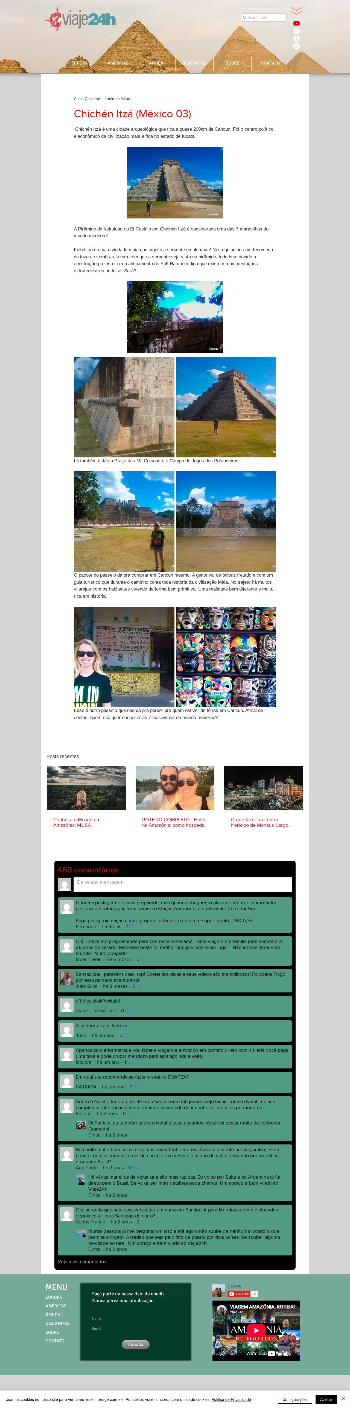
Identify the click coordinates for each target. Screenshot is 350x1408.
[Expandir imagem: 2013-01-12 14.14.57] (226, 407)
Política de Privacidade (231, 1399)
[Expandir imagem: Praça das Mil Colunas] (124, 521)
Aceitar (326, 1399)
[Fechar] (343, 1399)
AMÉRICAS (56, 1306)
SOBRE (52, 1332)
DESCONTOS (58, 1323)
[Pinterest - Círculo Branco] (296, 31)
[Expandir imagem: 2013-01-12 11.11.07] (226, 657)
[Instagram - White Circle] (296, 46)
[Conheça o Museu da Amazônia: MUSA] (86, 788)
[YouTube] (296, 23)
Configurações (295, 1399)
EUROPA (54, 1297)
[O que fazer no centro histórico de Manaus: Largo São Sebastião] (263, 788)
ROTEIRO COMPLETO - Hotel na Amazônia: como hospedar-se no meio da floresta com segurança (174, 822)
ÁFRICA (53, 1315)
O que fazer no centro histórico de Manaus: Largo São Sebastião (259, 822)
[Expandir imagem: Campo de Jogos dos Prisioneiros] (226, 521)
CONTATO (55, 1341)
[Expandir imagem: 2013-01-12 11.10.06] (124, 657)
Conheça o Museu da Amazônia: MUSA (76, 822)
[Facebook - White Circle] (296, 39)
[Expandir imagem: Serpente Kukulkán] (124, 407)
